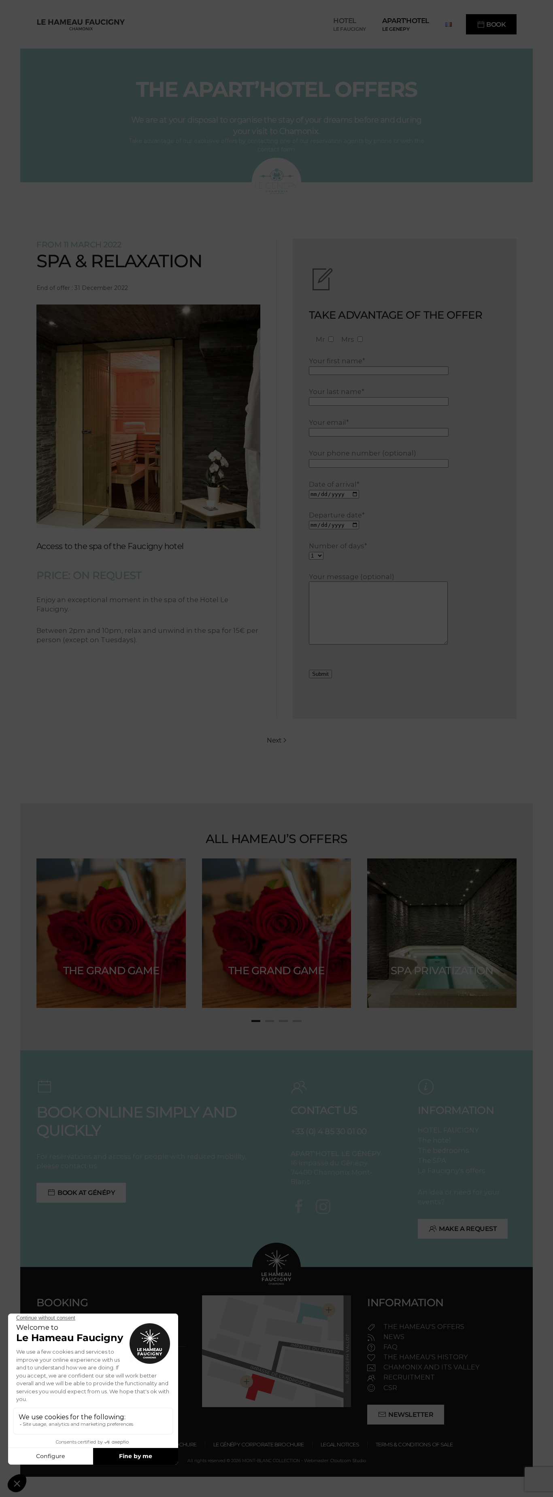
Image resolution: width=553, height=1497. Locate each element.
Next (274, 740)
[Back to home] (80, 24)
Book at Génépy (86, 1193)
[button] (349, 24)
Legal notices (340, 1444)
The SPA (432, 1160)
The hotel (434, 1140)
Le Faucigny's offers (451, 1171)
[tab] (255, 1021)
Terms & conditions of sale (414, 1444)
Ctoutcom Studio (348, 1460)
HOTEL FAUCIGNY (448, 1130)
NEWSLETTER (410, 1414)
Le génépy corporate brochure (258, 1444)
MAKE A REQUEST (468, 1229)
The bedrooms (443, 1150)
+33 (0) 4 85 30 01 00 (329, 1131)
